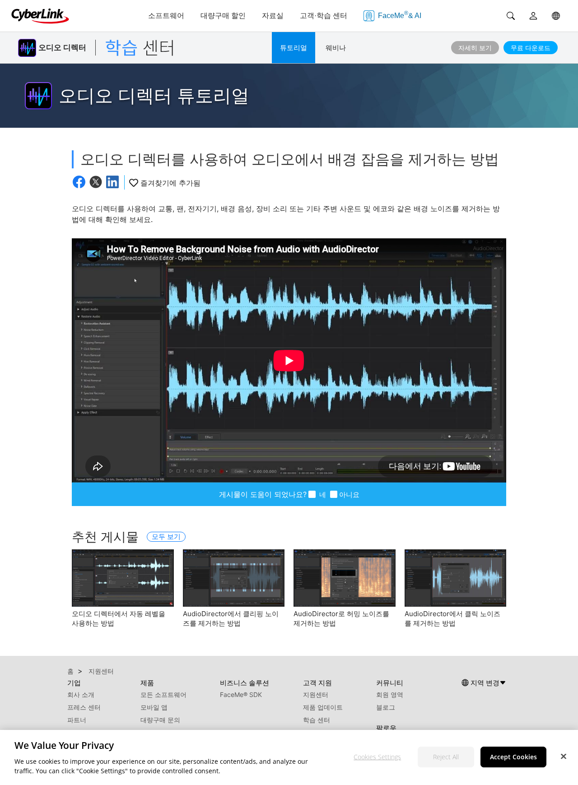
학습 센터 (316, 720)
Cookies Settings (377, 756)
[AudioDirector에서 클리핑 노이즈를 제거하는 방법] (234, 578)
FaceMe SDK (241, 694)
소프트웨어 (166, 15)
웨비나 (336, 47)
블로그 (385, 707)
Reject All (446, 756)
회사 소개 (80, 694)
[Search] (510, 16)
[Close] (563, 756)
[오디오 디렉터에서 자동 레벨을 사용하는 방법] (123, 578)
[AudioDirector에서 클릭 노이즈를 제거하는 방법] (456, 578)
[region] (289, 757)
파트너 (76, 720)
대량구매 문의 (160, 720)
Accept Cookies (513, 756)
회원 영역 (389, 694)
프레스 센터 (84, 707)
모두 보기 (166, 536)
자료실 (273, 15)
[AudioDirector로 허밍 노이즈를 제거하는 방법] (345, 578)
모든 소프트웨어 (163, 694)
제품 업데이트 (323, 707)
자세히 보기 (475, 47)
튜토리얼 (293, 47)
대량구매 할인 (223, 15)
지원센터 (315, 694)
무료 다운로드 (530, 47)
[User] (533, 16)
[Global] (556, 16)
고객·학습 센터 (323, 15)
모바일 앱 (154, 707)
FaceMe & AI (399, 14)
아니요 (349, 494)
